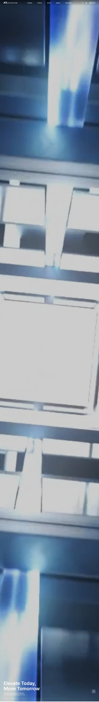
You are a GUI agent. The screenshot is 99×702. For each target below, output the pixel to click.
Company (29, 3)
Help (91, 2)
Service (49, 3)
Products (39, 3)
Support (58, 3)
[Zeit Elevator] (10, 2)
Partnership (68, 3)
